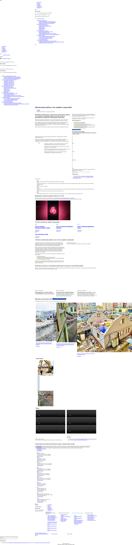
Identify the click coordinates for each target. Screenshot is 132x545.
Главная (38, 109)
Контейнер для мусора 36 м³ (9, 85)
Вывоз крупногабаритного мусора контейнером (47, 22)
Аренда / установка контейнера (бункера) (9, 79)
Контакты (39, 7)
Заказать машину (40, 456)
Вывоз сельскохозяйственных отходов (46, 31)
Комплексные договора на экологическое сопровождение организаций (51, 41)
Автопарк (39, 5)
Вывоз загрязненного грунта (44, 32)
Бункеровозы (39, 449)
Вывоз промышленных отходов (42, 30)
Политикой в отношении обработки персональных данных (19, 542)
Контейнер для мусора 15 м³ (9, 81)
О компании (39, 2)
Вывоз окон (41, 29)
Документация (39, 6)
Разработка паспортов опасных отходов (46, 42)
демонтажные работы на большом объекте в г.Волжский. (65, 198)
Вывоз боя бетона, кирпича (44, 25)
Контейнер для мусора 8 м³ (9, 80)
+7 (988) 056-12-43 (40, 18)
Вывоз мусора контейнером (42, 20)
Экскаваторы (39, 450)
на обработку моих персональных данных (79, 439)
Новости (3, 48)
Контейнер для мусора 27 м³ (9, 83)
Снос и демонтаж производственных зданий (47, 36)
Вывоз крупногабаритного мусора (45, 26)
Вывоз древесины (7, 89)
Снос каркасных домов (43, 39)
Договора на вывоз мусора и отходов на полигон (12, 102)
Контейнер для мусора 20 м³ (9, 82)
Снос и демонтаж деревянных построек (46, 37)
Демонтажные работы (41, 35)
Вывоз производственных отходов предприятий (47, 33)
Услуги (38, 3)
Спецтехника (39, 446)
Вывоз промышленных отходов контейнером (47, 21)
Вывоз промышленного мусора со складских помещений (49, 34)
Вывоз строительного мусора (42, 24)
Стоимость (4, 49)
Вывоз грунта (63, 518)
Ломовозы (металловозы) (41, 448)
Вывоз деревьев (42, 28)
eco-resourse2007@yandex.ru (6, 58)
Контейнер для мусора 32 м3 (9, 84)
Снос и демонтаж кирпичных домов (45, 38)
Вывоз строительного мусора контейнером (46, 23)
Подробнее (37, 231)
